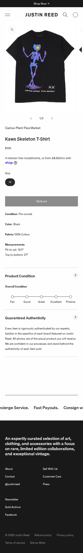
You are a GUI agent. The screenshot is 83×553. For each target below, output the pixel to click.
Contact (10, 476)
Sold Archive (13, 507)
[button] (8, 15)
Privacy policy (65, 535)
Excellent (56, 302)
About (9, 469)
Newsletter (11, 499)
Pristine (70, 302)
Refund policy (43, 535)
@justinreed (12, 484)
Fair (12, 302)
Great (41, 302)
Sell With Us (50, 469)
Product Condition (20, 276)
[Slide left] (31, 118)
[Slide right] (52, 118)
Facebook (11, 514)
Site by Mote (37, 542)
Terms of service (15, 542)
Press (46, 484)
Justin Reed (22, 535)
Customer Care (52, 476)
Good (27, 302)
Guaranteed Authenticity (25, 318)
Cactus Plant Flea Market (23, 127)
